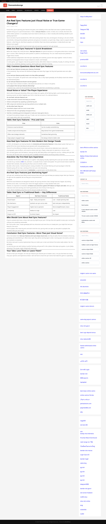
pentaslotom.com (85, 403)
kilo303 (82, 34)
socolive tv (83, 66)
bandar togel (84, 459)
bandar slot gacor (85, 488)
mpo (81, 42)
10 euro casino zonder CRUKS (90, 216)
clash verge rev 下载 (86, 442)
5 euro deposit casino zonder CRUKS (90, 210)
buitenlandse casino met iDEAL (88, 221)
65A (87, 128)
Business (19, 10)
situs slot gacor (85, 326)
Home (7, 10)
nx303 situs (83, 497)
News (13, 10)
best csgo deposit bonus (88, 332)
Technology (28, 10)
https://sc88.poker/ (86, 16)
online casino (85, 200)
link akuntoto (84, 286)
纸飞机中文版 (84, 300)
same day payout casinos (88, 319)
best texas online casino (87, 391)
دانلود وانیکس (84, 361)
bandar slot (83, 374)
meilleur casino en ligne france (90, 244)
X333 (87, 123)
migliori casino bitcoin (87, 306)
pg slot (82, 467)
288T (87, 119)
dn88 (87, 110)
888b (22, 162)
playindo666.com (85, 408)
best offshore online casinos (89, 147)
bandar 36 (83, 152)
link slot (82, 38)
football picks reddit (86, 166)
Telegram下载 (84, 29)
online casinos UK (86, 258)
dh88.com (89, 114)
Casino (43, 10)
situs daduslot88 (85, 339)
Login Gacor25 (84, 455)
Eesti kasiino (85, 205)
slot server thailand (86, 493)
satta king (83, 463)
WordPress (68, 522)
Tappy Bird (83, 25)
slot (81, 354)
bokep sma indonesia (87, 433)
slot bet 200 (84, 425)
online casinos (85, 262)
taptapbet (83, 382)
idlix (81, 412)
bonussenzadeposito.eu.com (89, 73)
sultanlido (83, 509)
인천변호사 (83, 162)
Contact (50, 10)
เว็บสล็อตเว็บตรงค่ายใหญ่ (87, 446)
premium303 (84, 59)
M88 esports (84, 378)
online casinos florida (87, 395)
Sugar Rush (83, 53)
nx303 (82, 514)
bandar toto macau (86, 450)
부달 (81, 505)
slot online (83, 51)
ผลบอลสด (83, 280)
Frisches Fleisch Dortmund (88, 438)
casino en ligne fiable (87, 240)
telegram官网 (84, 484)
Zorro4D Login (84, 369)
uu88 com (89, 106)
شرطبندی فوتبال (85, 399)
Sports (36, 10)
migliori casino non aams (88, 273)
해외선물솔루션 (85, 293)
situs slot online (85, 501)
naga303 (83, 421)
